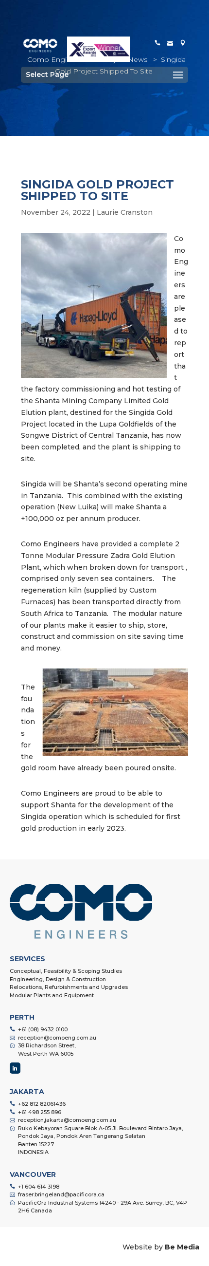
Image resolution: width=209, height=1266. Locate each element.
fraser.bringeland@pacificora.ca (61, 1194)
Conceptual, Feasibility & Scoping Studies (66, 971)
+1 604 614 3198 (38, 1186)
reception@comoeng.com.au (57, 1037)
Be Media (182, 1247)
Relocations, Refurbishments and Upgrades (69, 987)
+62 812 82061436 (42, 1103)
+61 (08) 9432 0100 (43, 1029)
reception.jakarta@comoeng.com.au (67, 1120)
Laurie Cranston (125, 212)
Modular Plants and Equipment (52, 995)
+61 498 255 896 (39, 1112)
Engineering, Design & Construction (58, 979)
